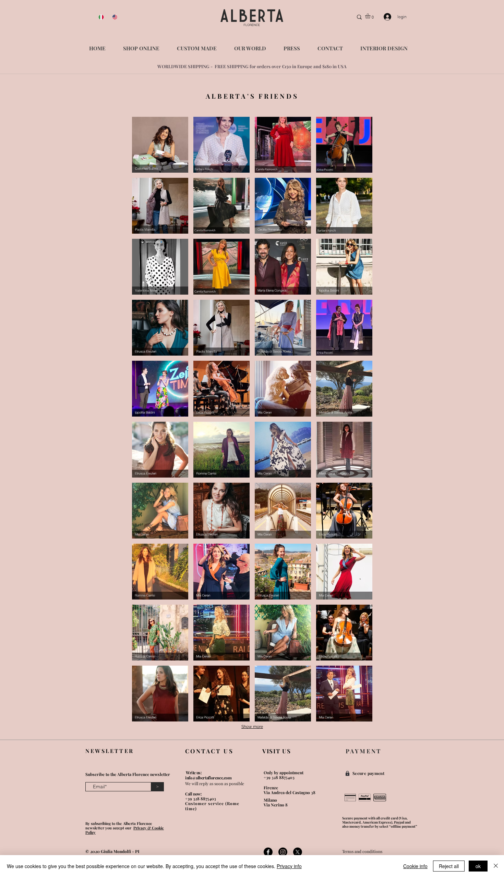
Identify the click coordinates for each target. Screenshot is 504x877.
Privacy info (289, 866)
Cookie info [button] (415, 866)
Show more (252, 726)
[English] (114, 17)
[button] (370, 15)
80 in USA (336, 66)
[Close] (496, 866)
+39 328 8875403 (200, 798)
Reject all (449, 866)
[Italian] (100, 17)
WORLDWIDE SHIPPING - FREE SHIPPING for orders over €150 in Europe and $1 (241, 66)
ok (478, 866)
